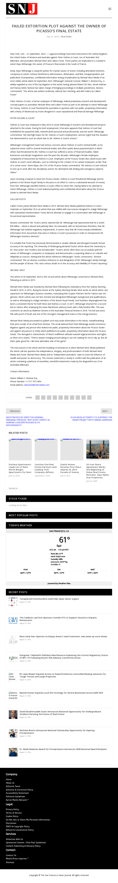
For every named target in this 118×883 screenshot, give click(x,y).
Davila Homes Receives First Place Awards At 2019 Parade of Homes (70, 468)
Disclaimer (11, 823)
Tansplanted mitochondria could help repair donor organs (49, 599)
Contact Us (11, 855)
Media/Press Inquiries (16, 858)
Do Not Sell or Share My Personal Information (28, 820)
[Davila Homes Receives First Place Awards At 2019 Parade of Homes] (71, 449)
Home (9, 779)
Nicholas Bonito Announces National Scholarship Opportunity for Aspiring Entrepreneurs (57, 731)
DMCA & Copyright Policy (17, 826)
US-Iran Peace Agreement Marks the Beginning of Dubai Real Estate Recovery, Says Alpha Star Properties (97, 471)
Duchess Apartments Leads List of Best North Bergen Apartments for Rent (20, 468)
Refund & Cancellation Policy (20, 830)
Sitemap (10, 862)
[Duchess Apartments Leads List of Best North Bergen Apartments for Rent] (20, 449)
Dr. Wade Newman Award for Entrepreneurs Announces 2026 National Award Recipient (63, 749)
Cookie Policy (12, 816)
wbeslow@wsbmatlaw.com (37, 384)
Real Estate (66, 36)
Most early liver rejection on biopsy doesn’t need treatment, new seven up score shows (63, 636)
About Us (10, 783)
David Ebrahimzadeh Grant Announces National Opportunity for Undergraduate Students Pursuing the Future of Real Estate (60, 712)
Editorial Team (13, 786)
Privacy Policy (12, 809)
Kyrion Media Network (16, 800)
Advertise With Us (14, 839)
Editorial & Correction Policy (19, 790)
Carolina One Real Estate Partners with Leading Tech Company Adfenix (46, 468)
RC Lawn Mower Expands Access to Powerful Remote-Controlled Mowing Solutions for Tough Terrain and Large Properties (63, 675)
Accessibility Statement (17, 793)
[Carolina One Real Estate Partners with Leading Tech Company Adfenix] (46, 449)
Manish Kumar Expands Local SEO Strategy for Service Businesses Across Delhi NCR (61, 693)
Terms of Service (14, 813)
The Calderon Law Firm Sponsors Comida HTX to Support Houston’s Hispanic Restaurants (58, 619)
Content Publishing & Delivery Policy (23, 846)
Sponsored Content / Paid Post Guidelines (26, 842)
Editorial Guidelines (15, 796)
